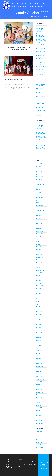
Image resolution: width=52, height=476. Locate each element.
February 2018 (39, 392)
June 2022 (38, 278)
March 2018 (39, 389)
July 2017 (38, 410)
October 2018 (39, 376)
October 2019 (39, 345)
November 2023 (39, 233)
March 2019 (39, 363)
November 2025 (39, 179)
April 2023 (38, 252)
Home (13, 3)
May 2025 (38, 189)
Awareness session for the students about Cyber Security (41, 68)
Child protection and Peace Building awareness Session (40, 35)
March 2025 (39, 194)
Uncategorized (39, 431)
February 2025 (39, 197)
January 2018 (39, 394)
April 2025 (38, 192)
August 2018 (39, 381)
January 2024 (39, 228)
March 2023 (39, 254)
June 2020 (38, 324)
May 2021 (38, 309)
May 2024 (38, 218)
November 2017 (39, 400)
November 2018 (39, 374)
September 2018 (40, 379)
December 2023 (39, 231)
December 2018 (39, 371)
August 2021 (39, 301)
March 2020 (39, 332)
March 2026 (39, 171)
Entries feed (39, 442)
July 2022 (38, 275)
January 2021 (39, 314)
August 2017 (39, 407)
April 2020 (38, 330)
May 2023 (38, 249)
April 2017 (38, 418)
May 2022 (38, 280)
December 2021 (39, 291)
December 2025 (39, 176)
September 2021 (40, 298)
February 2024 (39, 226)
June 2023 (38, 246)
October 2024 (39, 207)
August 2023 (39, 241)
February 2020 (39, 335)
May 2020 (38, 327)
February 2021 (39, 311)
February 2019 (39, 366)
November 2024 (39, 205)
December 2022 (39, 262)
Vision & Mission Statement (20, 6)
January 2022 (39, 288)
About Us (19, 3)
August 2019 (39, 350)
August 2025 (39, 187)
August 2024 (39, 213)
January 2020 (39, 337)
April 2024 (38, 220)
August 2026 (39, 163)
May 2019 (38, 358)
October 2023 (39, 236)
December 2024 (39, 202)
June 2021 (38, 306)
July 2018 (38, 384)
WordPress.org (39, 447)
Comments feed (39, 444)
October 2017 (39, 402)
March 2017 (39, 420)
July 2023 (38, 244)
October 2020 (39, 319)
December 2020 (39, 317)
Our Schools (28, 3)
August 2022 (39, 272)
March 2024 (39, 223)
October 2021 (39, 296)
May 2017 (38, 415)
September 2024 (40, 210)
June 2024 (38, 215)
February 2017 (39, 423)
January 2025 (39, 200)
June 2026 (38, 166)
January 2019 (39, 368)
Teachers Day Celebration (13, 79)
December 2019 (39, 340)
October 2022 (39, 267)
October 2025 (39, 182)
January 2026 (39, 174)
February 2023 (39, 257)
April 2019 (38, 361)
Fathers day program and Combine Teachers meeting (41, 41)
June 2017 (38, 413)
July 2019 (38, 353)
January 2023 (39, 259)
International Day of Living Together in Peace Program (40, 57)
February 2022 (39, 285)
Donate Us (33, 6)
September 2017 (40, 405)
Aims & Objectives (40, 3)
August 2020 (39, 322)
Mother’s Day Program (41, 72)
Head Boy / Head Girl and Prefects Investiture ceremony (41, 62)
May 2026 (38, 169)
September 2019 (40, 348)
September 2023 (40, 239)
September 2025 (40, 184)
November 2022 (39, 265)
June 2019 (38, 355)
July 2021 (38, 304)
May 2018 (38, 387)
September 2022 (40, 270)
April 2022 (38, 283)
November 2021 (39, 293)
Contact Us (41, 6)
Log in (37, 439)
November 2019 (39, 343)
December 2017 (39, 397)
